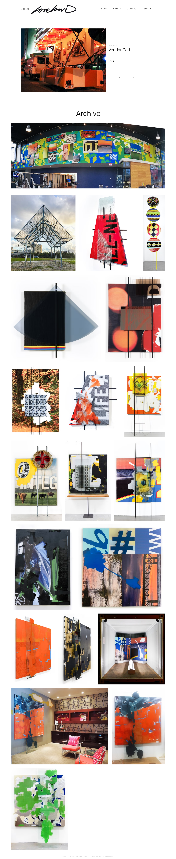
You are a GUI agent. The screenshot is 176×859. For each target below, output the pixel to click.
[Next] (121, 78)
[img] (63, 60)
